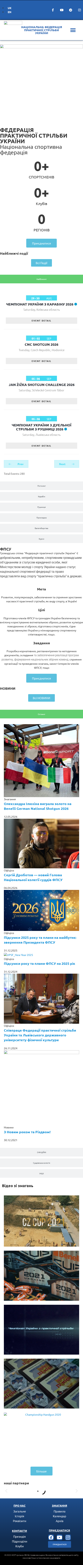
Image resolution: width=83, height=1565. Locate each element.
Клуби (19, 1546)
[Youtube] (61, 10)
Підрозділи (19, 1541)
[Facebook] (51, 1537)
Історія (19, 1516)
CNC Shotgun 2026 (41, 344)
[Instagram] (79, 10)
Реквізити (19, 1521)
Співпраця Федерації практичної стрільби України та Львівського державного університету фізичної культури (40, 1035)
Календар (59, 1516)
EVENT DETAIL (41, 320)
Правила (59, 1511)
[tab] (41, 279)
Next (62, 464)
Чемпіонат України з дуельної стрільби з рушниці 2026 (41, 427)
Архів (59, 1521)
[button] (73, 30)
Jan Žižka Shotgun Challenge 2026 (42, 384)
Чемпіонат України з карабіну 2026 (39, 304)
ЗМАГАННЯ (59, 1505)
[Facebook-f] (52, 10)
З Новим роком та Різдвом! (27, 1132)
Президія (19, 1536)
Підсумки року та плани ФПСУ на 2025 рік (39, 963)
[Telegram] (70, 10)
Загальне (19, 1511)
